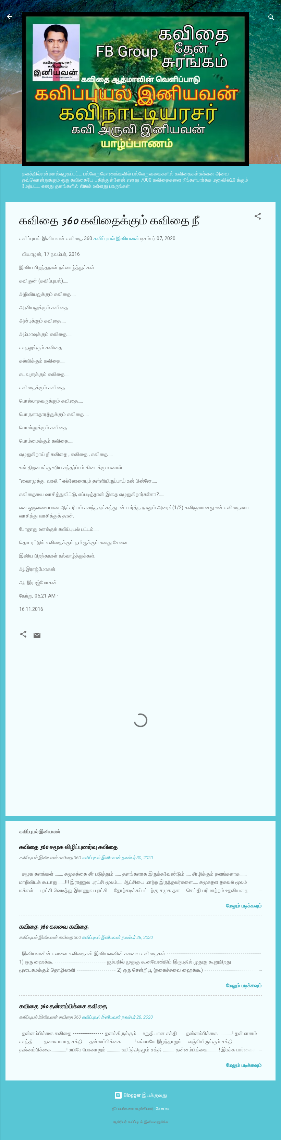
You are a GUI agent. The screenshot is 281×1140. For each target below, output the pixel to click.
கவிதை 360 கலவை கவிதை (54, 926)
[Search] (271, 18)
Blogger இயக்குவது (144, 1095)
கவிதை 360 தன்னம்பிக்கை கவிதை (63, 1006)
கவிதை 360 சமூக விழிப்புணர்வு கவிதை (68, 847)
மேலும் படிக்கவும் (244, 906)
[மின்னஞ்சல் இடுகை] (37, 638)
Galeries (162, 1108)
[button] (258, 217)
